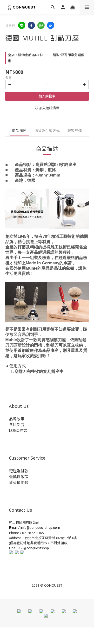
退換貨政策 (18, 476)
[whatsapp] (41, 25)
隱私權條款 (18, 482)
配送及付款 (18, 471)
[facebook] (31, 25)
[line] (21, 25)
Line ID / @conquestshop (29, 548)
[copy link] (50, 25)
